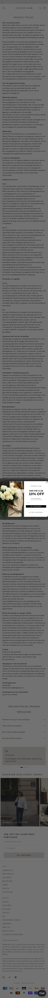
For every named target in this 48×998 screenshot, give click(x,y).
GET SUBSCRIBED (36, 506)
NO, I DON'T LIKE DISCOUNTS (36, 512)
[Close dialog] (46, 482)
